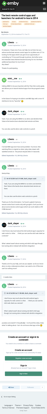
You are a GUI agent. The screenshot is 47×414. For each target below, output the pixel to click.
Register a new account (24, 358)
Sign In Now (23, 374)
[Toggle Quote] (5, 178)
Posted (17, 45)
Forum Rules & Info (38, 408)
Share (12, 387)
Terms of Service (8, 408)
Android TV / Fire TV (22, 34)
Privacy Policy (28, 405)
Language (8, 405)
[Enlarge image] (22, 101)
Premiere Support (22, 408)
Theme (17, 405)
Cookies (38, 405)
